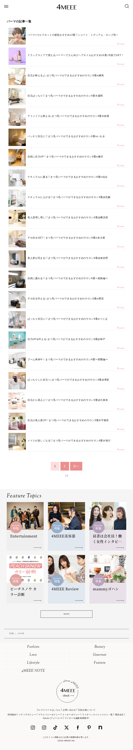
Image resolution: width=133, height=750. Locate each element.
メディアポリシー (27, 714)
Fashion (33, 646)
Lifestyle (33, 662)
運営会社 (119, 714)
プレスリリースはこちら (48, 710)
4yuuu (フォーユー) (52, 718)
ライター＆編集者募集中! (77, 718)
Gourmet (100, 654)
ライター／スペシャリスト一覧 (97, 714)
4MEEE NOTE (33, 670)
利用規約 (12, 714)
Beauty (100, 646)
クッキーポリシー (71, 714)
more (66, 614)
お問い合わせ (69, 710)
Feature (100, 662)
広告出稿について (87, 710)
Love (33, 654)
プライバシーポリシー (49, 714)
